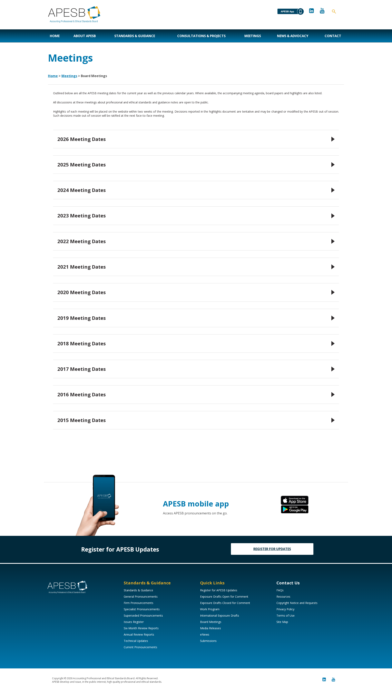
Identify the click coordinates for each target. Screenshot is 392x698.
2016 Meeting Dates (81, 394)
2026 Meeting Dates (81, 139)
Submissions (208, 641)
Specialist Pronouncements (142, 609)
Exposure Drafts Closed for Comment (225, 603)
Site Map (282, 622)
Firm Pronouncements (138, 603)
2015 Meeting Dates (81, 420)
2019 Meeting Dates (81, 318)
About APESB (85, 36)
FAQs (280, 590)
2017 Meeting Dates (81, 369)
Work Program (209, 609)
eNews (204, 634)
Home (55, 36)
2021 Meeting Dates (81, 266)
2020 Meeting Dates (81, 292)
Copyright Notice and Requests (296, 603)
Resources (283, 596)
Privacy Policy (285, 609)
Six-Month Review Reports (141, 628)
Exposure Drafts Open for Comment (224, 596)
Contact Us (288, 583)
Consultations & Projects (201, 36)
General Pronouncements (141, 596)
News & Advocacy (292, 36)
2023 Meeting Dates (81, 215)
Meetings (252, 36)
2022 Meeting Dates (81, 241)
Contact (333, 36)
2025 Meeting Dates (81, 164)
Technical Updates (136, 641)
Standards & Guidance (134, 36)
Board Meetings (210, 622)
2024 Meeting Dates (81, 190)
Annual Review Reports (139, 634)
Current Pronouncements (140, 647)
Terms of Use (285, 615)
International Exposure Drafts (219, 615)
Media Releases (210, 628)
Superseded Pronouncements (143, 615)
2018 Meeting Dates (81, 343)
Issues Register (134, 622)
